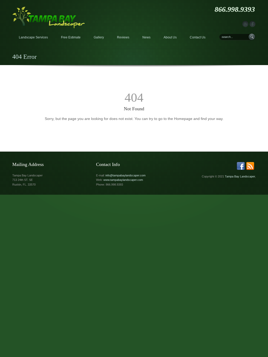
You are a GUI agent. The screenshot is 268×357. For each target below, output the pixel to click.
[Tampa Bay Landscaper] (48, 8)
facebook (252, 24)
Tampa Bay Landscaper (240, 176)
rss (245, 24)
